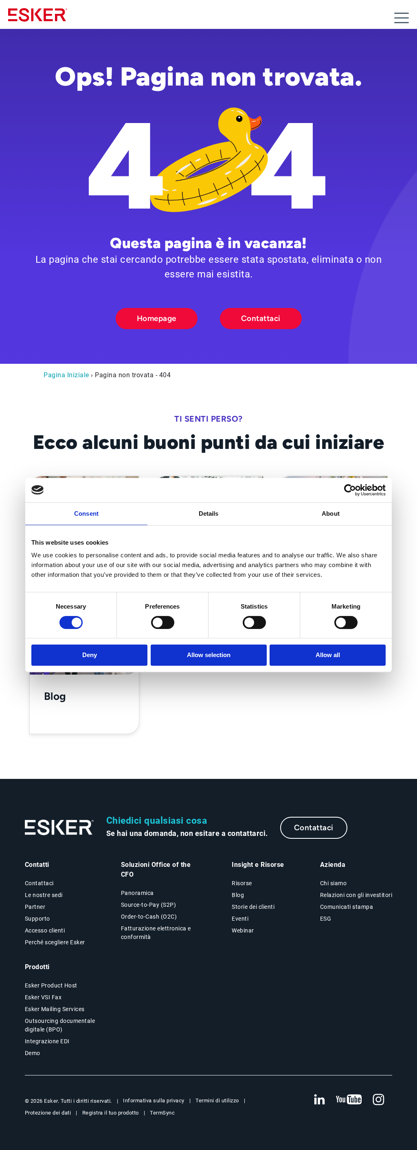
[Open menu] (401, 18)
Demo (32, 1053)
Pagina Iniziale (66, 375)
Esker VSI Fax (43, 997)
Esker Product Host (51, 985)
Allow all (328, 654)
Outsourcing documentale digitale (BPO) (60, 1025)
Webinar (243, 930)
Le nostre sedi (44, 895)
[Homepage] (37, 18)
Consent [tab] (86, 513)
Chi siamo (333, 883)
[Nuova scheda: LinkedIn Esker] (319, 1100)
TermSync (162, 1113)
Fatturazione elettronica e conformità (156, 932)
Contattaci (261, 318)
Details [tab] (209, 513)
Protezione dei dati (48, 1113)
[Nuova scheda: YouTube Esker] (349, 1100)
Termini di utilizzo (217, 1100)
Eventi (240, 918)
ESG (325, 918)
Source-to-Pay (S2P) (148, 905)
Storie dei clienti (253, 907)
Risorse (242, 883)
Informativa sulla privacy (153, 1100)
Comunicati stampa (346, 907)
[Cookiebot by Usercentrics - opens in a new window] (350, 490)
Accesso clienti (45, 930)
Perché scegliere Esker (55, 942)
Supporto (37, 918)
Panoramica (137, 893)
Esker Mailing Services (55, 1009)
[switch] (162, 622)
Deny (89, 654)
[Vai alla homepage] (59, 827)
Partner (35, 907)
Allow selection (208, 654)
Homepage (156, 318)
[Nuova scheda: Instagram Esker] (379, 1100)
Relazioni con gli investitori (356, 895)
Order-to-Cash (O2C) (149, 916)
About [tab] (331, 513)
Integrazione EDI (47, 1041)
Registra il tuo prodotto (110, 1113)
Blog (238, 895)
